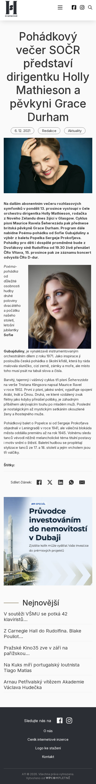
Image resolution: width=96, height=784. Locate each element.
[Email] (82, 482)
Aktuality (75, 130)
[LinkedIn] (60, 482)
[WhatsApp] (71, 482)
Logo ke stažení (48, 748)
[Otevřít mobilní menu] (60, 7)
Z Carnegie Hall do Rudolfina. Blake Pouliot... (42, 633)
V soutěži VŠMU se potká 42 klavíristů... (36, 616)
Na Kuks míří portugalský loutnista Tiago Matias (41, 667)
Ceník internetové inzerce (48, 739)
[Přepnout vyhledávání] (90, 7)
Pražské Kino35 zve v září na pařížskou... (36, 650)
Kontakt (48, 756)
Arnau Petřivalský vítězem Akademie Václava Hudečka (44, 684)
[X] (49, 482)
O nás (48, 731)
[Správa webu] (58, 778)
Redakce (49, 130)
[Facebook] (39, 482)
